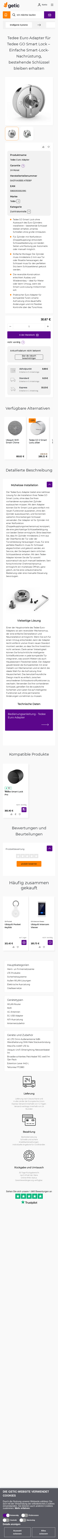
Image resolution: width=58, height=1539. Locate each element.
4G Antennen (13, 1012)
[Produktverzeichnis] (6, 14)
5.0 (8, 788)
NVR (9, 1008)
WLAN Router (14, 1004)
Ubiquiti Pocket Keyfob (12, 926)
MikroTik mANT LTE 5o (18, 1046)
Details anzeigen (11, 1524)
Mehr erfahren (22, 1508)
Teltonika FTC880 (15, 1068)
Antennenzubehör (16, 1024)
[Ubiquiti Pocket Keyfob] (15, 908)
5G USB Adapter (15, 1016)
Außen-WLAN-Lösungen (19, 981)
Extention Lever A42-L (18, 1064)
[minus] (10, 326)
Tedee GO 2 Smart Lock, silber (38, 441)
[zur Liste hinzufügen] (49, 147)
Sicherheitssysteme (16, 977)
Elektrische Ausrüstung (18, 985)
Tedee (13, 201)
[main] (12, 5)
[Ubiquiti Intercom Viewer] (41, 908)
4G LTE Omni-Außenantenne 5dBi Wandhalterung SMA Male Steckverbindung (28, 1041)
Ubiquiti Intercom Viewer (39, 926)
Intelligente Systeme (19, 25)
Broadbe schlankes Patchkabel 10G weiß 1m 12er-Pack (28, 1059)
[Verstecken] (49, 484)
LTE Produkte (13, 973)
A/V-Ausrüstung (15, 1020)
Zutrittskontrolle (18, 211)
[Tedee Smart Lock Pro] (15, 775)
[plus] (48, 326)
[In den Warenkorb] (24, 944)
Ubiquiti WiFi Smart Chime (12, 441)
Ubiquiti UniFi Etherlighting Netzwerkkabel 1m (28, 1052)
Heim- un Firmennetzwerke (20, 969)
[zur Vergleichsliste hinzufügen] (43, 147)
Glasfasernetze (14, 988)
